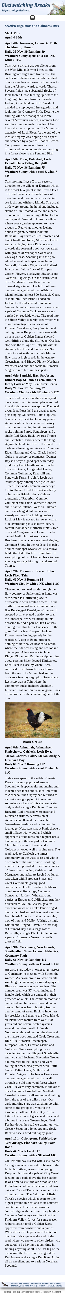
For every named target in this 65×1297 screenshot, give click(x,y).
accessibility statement (50, 1292)
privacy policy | (33, 1292)
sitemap (7, 1292)
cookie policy (19, 1292)
